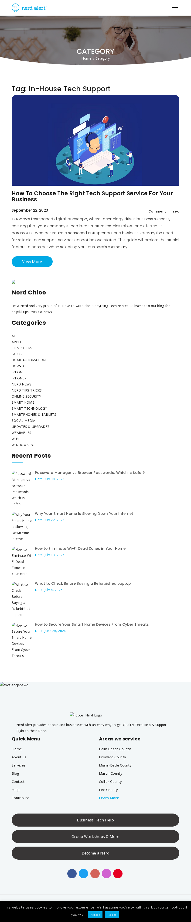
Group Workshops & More (95, 836)
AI (13, 336)
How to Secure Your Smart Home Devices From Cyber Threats (92, 624)
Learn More (109, 797)
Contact (18, 781)
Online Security (26, 396)
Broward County (112, 757)
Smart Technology (29, 408)
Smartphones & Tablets (34, 414)
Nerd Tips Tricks (27, 390)
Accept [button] (95, 914)
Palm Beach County (115, 748)
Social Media (23, 420)
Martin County (110, 773)
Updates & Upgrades (30, 426)
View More (32, 261)
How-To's (20, 366)
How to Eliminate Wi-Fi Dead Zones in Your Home (80, 548)
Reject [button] (112, 914)
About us (19, 757)
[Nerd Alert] (30, 7)
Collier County (110, 781)
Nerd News (22, 384)
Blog (15, 773)
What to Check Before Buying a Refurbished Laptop (83, 583)
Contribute (20, 797)
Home (86, 58)
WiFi (15, 438)
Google (19, 354)
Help (16, 789)
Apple (17, 342)
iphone (18, 372)
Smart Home (23, 402)
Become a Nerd (95, 853)
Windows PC (23, 444)
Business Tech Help (95, 820)
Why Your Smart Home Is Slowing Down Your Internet (84, 513)
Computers (22, 348)
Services (19, 765)
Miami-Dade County (115, 765)
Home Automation (29, 360)
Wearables (21, 432)
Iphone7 (19, 378)
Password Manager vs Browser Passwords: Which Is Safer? (90, 472)
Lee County (108, 789)
